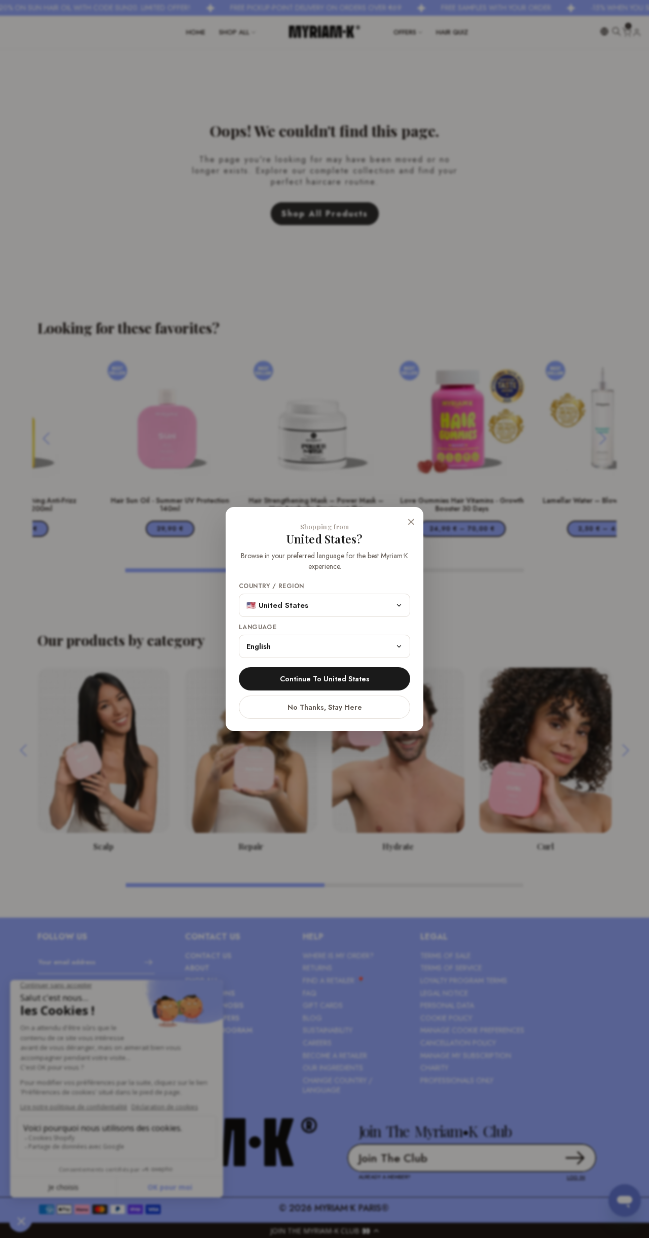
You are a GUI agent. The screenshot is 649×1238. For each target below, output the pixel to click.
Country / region (271, 586)
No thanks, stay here (324, 707)
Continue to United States (325, 679)
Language (257, 627)
